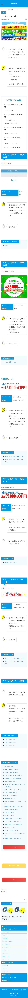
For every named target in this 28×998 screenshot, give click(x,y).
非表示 (19, 100)
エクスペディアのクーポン (12, 821)
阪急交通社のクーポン (11, 809)
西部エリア (6, 953)
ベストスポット (7, 932)
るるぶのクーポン (9, 812)
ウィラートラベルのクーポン (13, 824)
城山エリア (6, 938)
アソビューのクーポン (11, 830)
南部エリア (6, 956)
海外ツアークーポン (11, 143)
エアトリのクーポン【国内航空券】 (13, 106)
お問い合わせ (7, 980)
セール (5, 968)
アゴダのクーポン (9, 815)
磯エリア (5, 935)
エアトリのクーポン (10, 739)
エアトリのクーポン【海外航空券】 (13, 116)
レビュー (5, 971)
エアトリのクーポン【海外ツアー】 (13, 138)
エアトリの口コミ (9, 745)
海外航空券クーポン (11, 123)
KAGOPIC (14, 3)
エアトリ (5, 891)
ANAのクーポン (9, 766)
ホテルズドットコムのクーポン (13, 818)
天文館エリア (6, 944)
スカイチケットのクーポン (12, 789)
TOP (14, 879)
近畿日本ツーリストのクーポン (13, 806)
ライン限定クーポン (11, 120)
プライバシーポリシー (10, 977)
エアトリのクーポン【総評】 (12, 147)
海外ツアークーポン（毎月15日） (14, 658)
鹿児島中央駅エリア (8, 941)
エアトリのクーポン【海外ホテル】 (13, 128)
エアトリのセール (9, 742)
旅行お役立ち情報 (14, 865)
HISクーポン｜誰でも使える (12, 778)
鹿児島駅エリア (7, 947)
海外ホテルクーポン (11, 133)
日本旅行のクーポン (10, 781)
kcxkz (20, 191)
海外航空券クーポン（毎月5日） (14, 456)
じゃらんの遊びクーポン (11, 772)
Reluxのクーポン (9, 798)
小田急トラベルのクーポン (12, 838)
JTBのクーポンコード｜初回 (13, 775)
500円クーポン (9, 110)
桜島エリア (6, 959)
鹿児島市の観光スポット (10, 929)
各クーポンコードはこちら (18, 505)
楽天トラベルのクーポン (11, 769)
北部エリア (6, 950)
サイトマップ (7, 974)
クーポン (14, 847)
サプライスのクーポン (11, 795)
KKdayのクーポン (9, 827)
